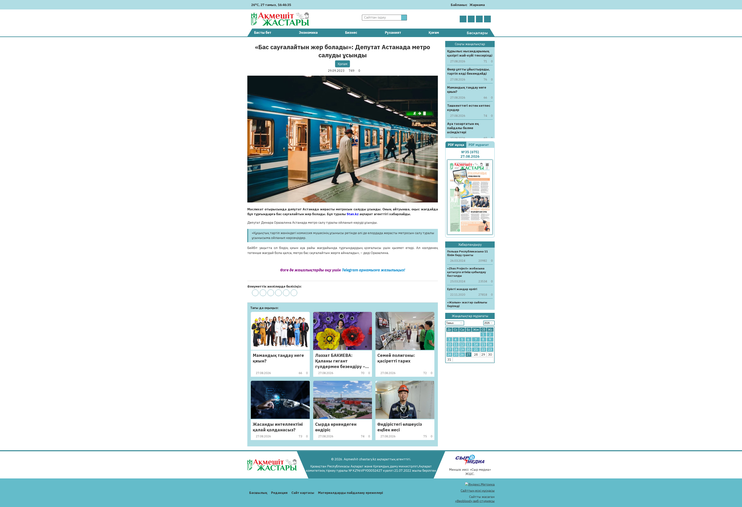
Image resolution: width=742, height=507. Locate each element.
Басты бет (262, 32)
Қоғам (434, 32)
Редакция (279, 493)
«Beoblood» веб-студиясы (475, 501)
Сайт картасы (302, 493)
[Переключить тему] (489, 5)
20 (468, 349)
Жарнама (477, 5)
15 (483, 344)
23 (490, 349)
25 (456, 354)
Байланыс (459, 5)
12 (462, 344)
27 (468, 354)
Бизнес (351, 32)
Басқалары (477, 33)
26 (462, 354)
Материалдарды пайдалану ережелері (350, 493)
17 (449, 349)
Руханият (393, 32)
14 (476, 344)
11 (456, 344)
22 (483, 349)
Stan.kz (353, 214)
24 (449, 354)
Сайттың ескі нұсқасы (478, 490)
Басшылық (258, 493)
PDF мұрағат (479, 145)
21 (476, 349)
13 (468, 344)
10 (449, 344)
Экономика (308, 32)
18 (456, 349)
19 (462, 349)
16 (490, 344)
